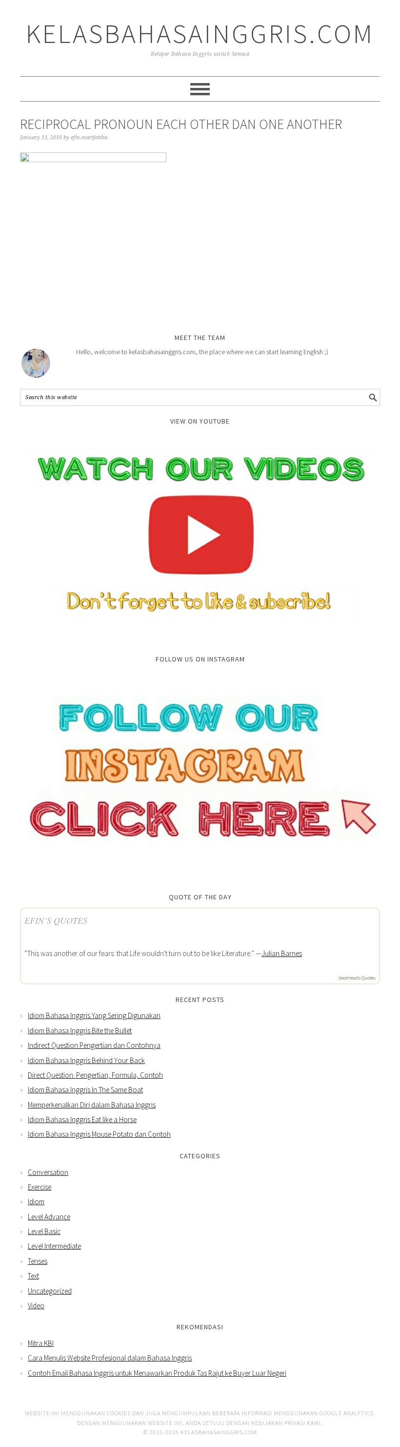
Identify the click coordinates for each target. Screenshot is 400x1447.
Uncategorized (50, 1291)
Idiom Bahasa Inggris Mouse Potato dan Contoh (99, 1134)
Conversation (48, 1172)
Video (36, 1305)
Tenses (37, 1261)
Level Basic (44, 1231)
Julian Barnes (281, 953)
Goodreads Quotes (357, 978)
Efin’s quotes (55, 920)
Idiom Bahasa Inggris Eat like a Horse (82, 1119)
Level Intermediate (54, 1246)
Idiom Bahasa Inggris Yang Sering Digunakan (94, 1015)
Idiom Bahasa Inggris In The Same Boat (85, 1089)
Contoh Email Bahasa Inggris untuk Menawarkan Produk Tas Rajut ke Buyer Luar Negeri (157, 1373)
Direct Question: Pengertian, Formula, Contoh (95, 1075)
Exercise (39, 1187)
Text (33, 1275)
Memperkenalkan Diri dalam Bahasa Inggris (92, 1104)
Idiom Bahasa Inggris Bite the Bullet (80, 1030)
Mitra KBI (41, 1343)
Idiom (36, 1201)
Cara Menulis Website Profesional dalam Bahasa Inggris (110, 1357)
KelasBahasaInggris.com (200, 33)
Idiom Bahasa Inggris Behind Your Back (86, 1060)
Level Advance (49, 1216)
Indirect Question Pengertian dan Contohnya (94, 1045)
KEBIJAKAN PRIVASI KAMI (286, 1422)
